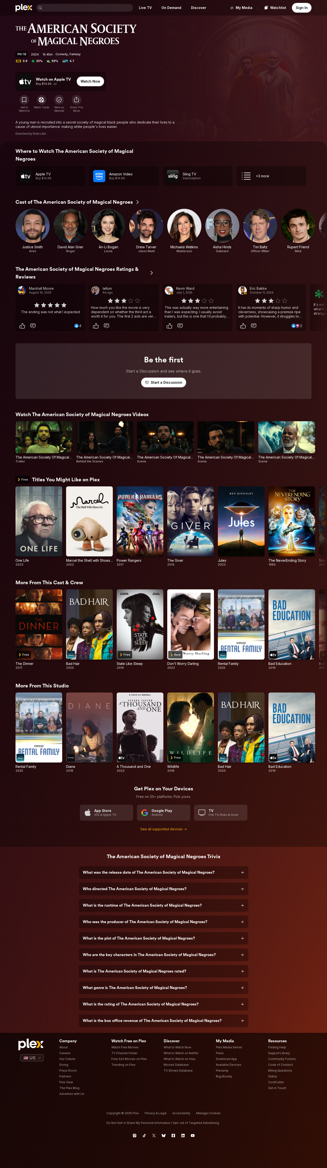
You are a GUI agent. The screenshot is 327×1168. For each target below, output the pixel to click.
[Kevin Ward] (169, 290)
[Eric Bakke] (242, 290)
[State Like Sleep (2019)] (140, 629)
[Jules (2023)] (241, 526)
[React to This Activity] (22, 326)
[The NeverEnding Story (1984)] (291, 526)
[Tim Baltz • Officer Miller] (260, 231)
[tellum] (95, 290)
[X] (154, 1135)
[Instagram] (134, 1135)
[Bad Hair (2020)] (89, 629)
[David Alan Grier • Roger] (70, 231)
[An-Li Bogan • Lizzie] (108, 231)
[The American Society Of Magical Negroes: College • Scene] (165, 442)
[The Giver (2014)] (190, 526)
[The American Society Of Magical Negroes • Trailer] (43, 442)
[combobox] (88, 8)
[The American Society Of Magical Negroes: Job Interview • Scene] (226, 442)
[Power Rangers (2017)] (140, 526)
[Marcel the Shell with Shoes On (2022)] (89, 526)
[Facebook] (173, 1135)
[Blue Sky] (163, 1135)
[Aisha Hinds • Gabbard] (222, 231)
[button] (76, 103)
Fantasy (75, 54)
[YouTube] (193, 1135)
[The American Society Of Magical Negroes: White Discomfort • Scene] (286, 442)
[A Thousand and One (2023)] (140, 733)
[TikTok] (144, 1135)
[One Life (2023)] (38, 526)
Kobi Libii (39, 133)
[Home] (23, 8)
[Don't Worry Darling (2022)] (190, 629)
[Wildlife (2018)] (190, 733)
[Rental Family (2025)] (241, 629)
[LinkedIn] (183, 1135)
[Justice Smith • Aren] (32, 231)
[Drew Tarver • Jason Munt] (146, 231)
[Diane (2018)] (89, 733)
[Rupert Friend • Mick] (298, 231)
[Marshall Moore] (21, 290)
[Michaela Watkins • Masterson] (184, 231)
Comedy (61, 54)
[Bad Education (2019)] (291, 629)
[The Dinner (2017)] (38, 629)
